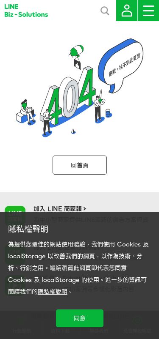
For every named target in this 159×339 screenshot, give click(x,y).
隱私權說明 (52, 291)
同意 (80, 318)
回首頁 (80, 165)
